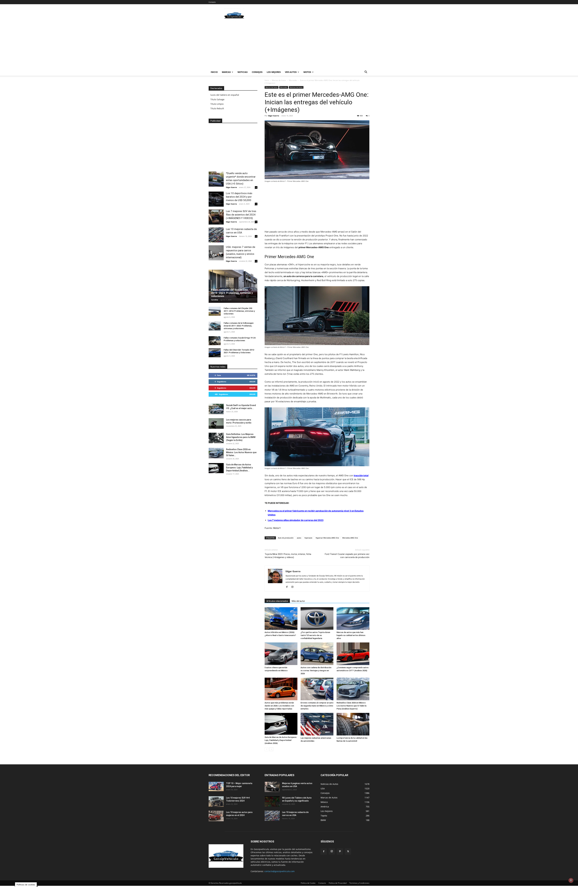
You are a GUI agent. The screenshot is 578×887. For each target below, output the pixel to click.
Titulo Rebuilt (217, 108)
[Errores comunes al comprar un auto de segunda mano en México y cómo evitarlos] (317, 689)
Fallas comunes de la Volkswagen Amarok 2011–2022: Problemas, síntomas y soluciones (238, 326)
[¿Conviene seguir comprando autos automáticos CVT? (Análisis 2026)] (353, 653)
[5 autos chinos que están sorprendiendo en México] (281, 653)
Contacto (212, 2)
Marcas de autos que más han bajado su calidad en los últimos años (351, 635)
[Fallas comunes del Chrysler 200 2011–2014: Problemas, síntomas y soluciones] (215, 311)
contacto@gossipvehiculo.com (279, 871)
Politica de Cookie (308, 883)
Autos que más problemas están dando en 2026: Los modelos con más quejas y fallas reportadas (279, 706)
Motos (307, 72)
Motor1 (277, 528)
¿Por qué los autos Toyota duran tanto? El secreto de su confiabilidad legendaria (315, 635)
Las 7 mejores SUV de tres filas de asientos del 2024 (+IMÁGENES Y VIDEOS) (241, 215)
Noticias (243, 72)
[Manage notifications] (571, 880)
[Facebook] (288, 587)
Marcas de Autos (279, 80)
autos (299, 538)
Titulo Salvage (217, 99)
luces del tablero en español (224, 94)
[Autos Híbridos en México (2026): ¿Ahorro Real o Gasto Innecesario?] (281, 618)
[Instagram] (293, 587)
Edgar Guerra (273, 116)
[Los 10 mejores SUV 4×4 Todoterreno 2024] (216, 801)
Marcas (226, 72)
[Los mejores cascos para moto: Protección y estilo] (216, 423)
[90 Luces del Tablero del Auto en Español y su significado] (272, 801)
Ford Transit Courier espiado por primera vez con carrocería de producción (347, 556)
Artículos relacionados (277, 601)
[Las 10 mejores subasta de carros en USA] (216, 234)
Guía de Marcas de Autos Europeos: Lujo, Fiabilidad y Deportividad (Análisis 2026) (281, 740)
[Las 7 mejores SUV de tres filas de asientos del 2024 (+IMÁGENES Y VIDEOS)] (216, 217)
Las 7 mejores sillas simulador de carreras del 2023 (295, 520)
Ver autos (291, 72)
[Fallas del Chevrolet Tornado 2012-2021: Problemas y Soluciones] (215, 352)
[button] (365, 72)
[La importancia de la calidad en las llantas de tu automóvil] (353, 724)
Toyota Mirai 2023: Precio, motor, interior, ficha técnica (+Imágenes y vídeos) (288, 556)
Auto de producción (286, 538)
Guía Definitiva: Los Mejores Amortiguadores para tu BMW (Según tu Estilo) (240, 437)
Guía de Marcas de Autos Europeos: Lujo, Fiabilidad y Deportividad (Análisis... (239, 467)
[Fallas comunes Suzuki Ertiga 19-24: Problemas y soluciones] (215, 340)
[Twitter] (348, 851)
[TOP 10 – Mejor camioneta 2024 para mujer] (216, 786)
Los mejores (274, 72)
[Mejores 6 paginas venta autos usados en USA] (272, 787)
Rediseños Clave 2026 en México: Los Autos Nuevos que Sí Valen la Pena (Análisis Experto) (351, 706)
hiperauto (308, 538)
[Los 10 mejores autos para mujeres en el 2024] (216, 816)
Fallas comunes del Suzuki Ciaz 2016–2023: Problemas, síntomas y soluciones (232, 293)
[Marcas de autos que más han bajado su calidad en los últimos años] (353, 618)
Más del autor (298, 601)
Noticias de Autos (296, 87)
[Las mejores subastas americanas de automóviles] (317, 724)
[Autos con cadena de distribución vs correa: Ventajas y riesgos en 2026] (317, 653)
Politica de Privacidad (337, 883)
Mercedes (293, 80)
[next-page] (271, 749)
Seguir (252, 381)
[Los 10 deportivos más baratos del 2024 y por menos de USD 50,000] (216, 199)
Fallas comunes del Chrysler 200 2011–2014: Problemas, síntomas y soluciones (239, 311)
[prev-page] (266, 749)
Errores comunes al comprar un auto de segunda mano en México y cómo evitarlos (317, 706)
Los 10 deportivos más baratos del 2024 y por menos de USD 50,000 (239, 197)
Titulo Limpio (217, 103)
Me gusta (251, 375)
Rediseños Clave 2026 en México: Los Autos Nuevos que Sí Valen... (241, 452)
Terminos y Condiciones (359, 883)
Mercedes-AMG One (350, 538)
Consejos (257, 72)
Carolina (214, 300)
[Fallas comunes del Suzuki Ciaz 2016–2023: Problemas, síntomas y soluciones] (233, 287)
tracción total (361, 475)
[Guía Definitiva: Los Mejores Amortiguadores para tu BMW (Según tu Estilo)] (216, 438)
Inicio (214, 72)
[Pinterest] (340, 851)
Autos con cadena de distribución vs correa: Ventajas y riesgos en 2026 (316, 670)
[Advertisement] (314, 15)
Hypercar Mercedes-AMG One (327, 538)
